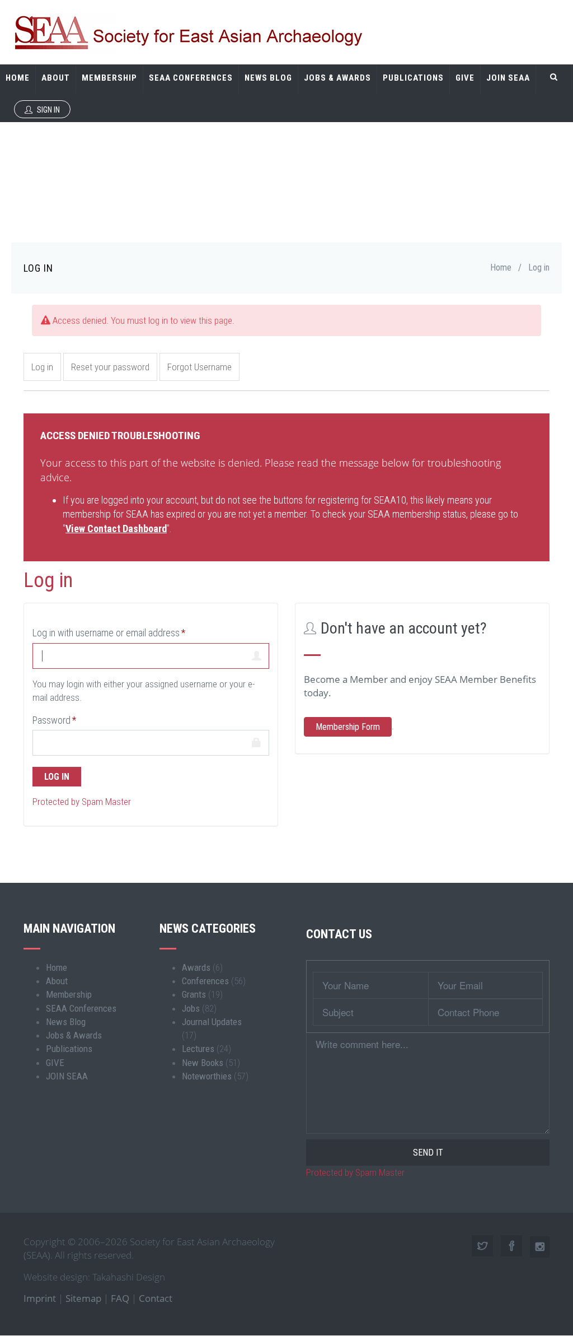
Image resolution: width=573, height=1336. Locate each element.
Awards (196, 967)
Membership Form (348, 726)
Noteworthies (207, 1076)
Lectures (198, 1048)
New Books (202, 1062)
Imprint (40, 1298)
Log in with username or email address (106, 633)
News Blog (268, 78)
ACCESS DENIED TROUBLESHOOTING (120, 435)
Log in (42, 367)
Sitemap (83, 1298)
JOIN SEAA (508, 78)
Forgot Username (199, 367)
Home (18, 78)
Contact (155, 1298)
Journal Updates (212, 1021)
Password (51, 720)
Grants (194, 994)
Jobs (191, 1008)
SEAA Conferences (191, 78)
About (55, 78)
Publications (413, 78)
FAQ (120, 1298)
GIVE (465, 78)
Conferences (205, 980)
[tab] (286, 434)
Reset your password (110, 367)
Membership (109, 78)
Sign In (47, 109)
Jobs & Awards (337, 78)
